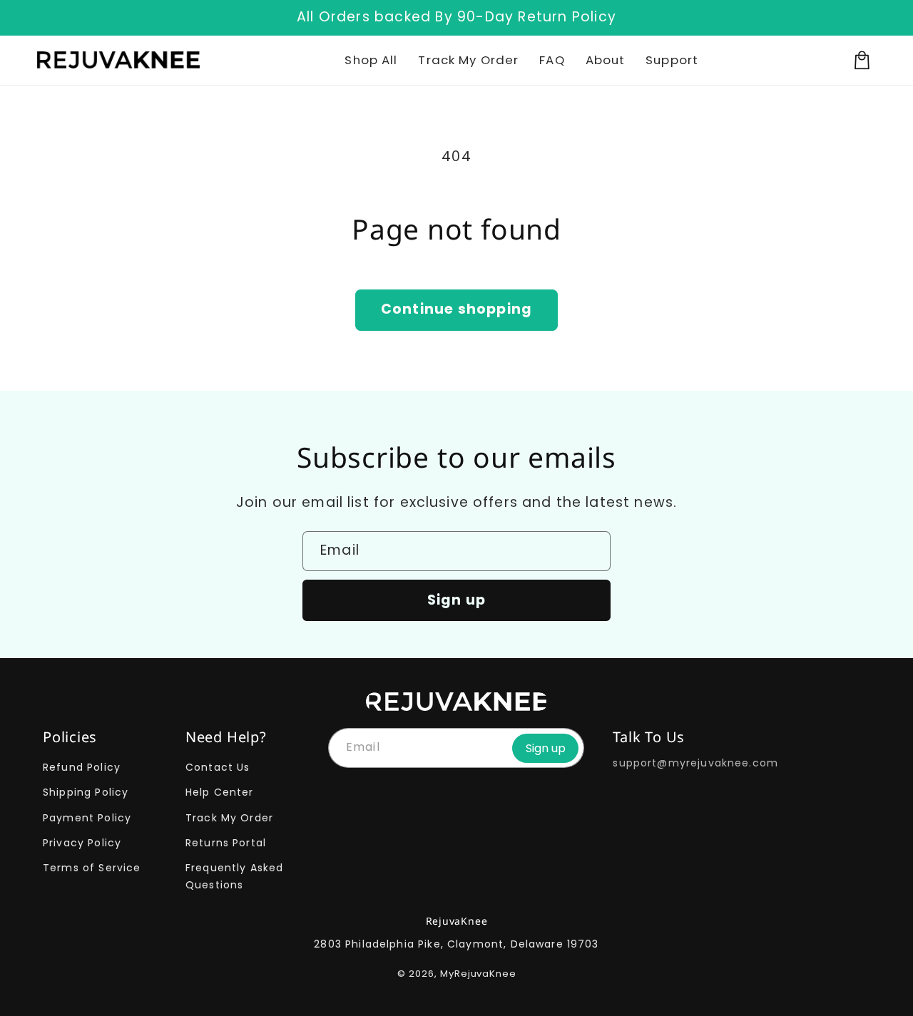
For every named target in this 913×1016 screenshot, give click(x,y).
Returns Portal (225, 843)
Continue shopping (456, 309)
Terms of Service (92, 868)
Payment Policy (87, 818)
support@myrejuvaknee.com (695, 763)
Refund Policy (82, 767)
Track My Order (229, 818)
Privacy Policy (82, 843)
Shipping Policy (85, 792)
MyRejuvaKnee (478, 973)
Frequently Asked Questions (234, 876)
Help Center (219, 792)
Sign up (456, 600)
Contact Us (217, 767)
